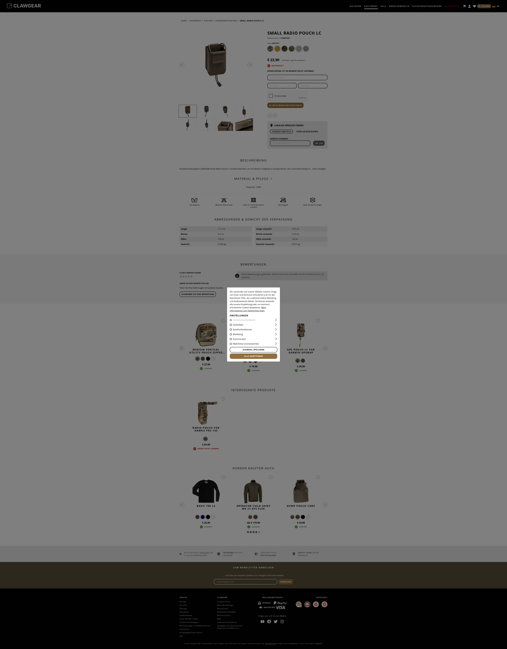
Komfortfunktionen (242, 329)
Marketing (238, 334)
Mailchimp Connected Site (246, 343)
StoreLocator (239, 339)
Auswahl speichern (253, 350)
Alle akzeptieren (253, 356)
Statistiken (238, 324)
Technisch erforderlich (244, 320)
